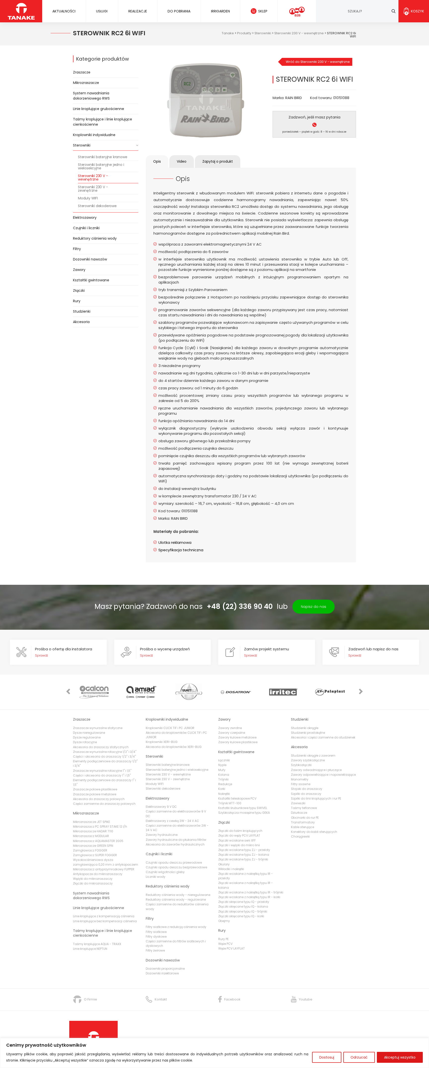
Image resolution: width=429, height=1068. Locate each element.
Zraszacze (81, 72)
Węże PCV (225, 944)
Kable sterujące (302, 827)
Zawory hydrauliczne (162, 835)
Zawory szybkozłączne (308, 760)
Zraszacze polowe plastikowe (95, 789)
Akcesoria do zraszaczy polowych (99, 799)
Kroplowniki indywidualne (94, 134)
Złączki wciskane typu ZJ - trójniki (243, 859)
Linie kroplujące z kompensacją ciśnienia (103, 916)
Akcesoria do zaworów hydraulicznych (175, 844)
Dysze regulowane (87, 737)
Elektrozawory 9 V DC (161, 807)
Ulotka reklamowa (174, 542)
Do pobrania (179, 11)
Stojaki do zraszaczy (306, 789)
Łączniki (224, 760)
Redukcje (225, 784)
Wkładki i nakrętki (231, 869)
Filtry (77, 248)
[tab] (157, 161)
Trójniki (223, 779)
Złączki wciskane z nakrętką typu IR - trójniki (250, 892)
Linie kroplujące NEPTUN (90, 949)
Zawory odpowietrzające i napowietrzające (323, 775)
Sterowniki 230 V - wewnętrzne (93, 177)
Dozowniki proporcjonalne (165, 968)
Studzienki (81, 311)
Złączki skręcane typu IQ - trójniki (242, 911)
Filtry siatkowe (156, 932)
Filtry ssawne (300, 784)
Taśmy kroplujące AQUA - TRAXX (97, 944)
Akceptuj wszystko (400, 1057)
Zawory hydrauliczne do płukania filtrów (176, 840)
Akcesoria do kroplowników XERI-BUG (174, 747)
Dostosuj (326, 1057)
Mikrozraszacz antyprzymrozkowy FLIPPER (103, 869)
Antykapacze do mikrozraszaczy (97, 874)
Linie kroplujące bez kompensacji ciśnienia (105, 921)
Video (181, 161)
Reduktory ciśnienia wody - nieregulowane (178, 895)
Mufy (221, 770)
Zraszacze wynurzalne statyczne (97, 728)
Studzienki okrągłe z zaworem (313, 755)
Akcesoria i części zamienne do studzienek (323, 737)
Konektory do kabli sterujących (314, 832)
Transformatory (303, 822)
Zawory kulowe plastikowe (237, 742)
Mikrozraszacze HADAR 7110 (93, 831)
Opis (157, 161)
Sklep (262, 11)
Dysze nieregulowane (89, 733)
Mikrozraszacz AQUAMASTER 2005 (98, 841)
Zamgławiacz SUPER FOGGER (95, 855)
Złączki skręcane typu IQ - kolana (243, 906)
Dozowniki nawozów (90, 259)
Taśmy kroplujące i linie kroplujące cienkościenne (102, 122)
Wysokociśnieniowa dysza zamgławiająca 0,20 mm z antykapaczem (105, 862)
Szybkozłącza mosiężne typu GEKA (244, 812)
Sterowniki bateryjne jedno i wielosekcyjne (101, 166)
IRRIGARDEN (220, 11)
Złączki (79, 290)
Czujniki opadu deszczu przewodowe (174, 862)
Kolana (223, 775)
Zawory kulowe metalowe (237, 737)
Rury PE (223, 939)
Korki (221, 789)
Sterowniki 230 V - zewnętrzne (93, 188)
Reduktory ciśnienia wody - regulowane (176, 899)
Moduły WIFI (88, 198)
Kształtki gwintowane (91, 280)
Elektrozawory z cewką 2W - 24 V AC (172, 821)
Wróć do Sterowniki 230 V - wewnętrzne (318, 61)
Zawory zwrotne (230, 728)
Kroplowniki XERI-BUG (162, 742)
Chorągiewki (300, 836)
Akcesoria (81, 321)
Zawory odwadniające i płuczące (316, 770)
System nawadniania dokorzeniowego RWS (91, 96)
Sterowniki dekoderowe (97, 205)
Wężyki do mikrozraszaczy (92, 879)
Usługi (101, 11)
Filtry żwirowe (155, 950)
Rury (76, 300)
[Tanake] (21, 11)
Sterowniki (81, 145)
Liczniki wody (155, 877)
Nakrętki (224, 794)
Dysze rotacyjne (85, 742)
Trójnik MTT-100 (229, 803)
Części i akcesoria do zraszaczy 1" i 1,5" (102, 775)
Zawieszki (298, 803)
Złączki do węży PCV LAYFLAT (239, 835)
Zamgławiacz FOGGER (90, 850)
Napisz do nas (313, 606)
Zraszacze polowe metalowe (94, 794)
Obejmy (224, 921)
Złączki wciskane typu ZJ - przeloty (244, 850)
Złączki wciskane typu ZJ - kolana (243, 854)
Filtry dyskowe (156, 936)
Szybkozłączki (301, 765)
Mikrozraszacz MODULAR (91, 836)
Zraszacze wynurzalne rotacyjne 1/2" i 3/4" (104, 752)
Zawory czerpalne (231, 733)
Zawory (79, 269)
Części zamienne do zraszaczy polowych (104, 804)
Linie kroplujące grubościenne (98, 108)
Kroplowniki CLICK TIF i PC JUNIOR (170, 728)
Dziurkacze (299, 812)
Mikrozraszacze (86, 82)
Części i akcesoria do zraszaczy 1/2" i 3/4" (104, 756)
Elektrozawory (85, 217)
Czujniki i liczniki (86, 227)
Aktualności (63, 11)
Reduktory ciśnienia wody (95, 238)
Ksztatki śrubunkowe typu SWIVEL (242, 808)
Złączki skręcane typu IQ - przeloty (243, 902)
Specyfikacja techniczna (180, 549)
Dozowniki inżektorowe (162, 973)
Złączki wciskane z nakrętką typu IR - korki (249, 897)
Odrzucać (359, 1057)
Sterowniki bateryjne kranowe (102, 156)
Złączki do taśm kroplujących (240, 831)
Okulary (224, 864)
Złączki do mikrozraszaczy (93, 883)
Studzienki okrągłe (304, 728)
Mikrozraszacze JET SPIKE (91, 822)
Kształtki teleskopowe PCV (237, 798)
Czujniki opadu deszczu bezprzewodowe (176, 867)
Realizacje (137, 11)
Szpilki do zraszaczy (306, 794)
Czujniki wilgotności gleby (165, 872)
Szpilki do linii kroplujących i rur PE (316, 798)
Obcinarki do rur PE (305, 817)
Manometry (299, 779)
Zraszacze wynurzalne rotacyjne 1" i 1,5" (102, 771)
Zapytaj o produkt (217, 161)
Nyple (222, 765)
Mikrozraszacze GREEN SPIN (93, 846)
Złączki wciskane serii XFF (237, 840)
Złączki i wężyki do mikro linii (239, 845)
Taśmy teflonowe (304, 808)
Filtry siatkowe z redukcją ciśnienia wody (176, 927)
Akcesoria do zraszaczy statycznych (101, 747)
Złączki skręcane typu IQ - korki (241, 916)
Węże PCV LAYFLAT (231, 948)
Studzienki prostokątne (308, 733)
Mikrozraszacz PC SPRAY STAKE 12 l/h (100, 826)
